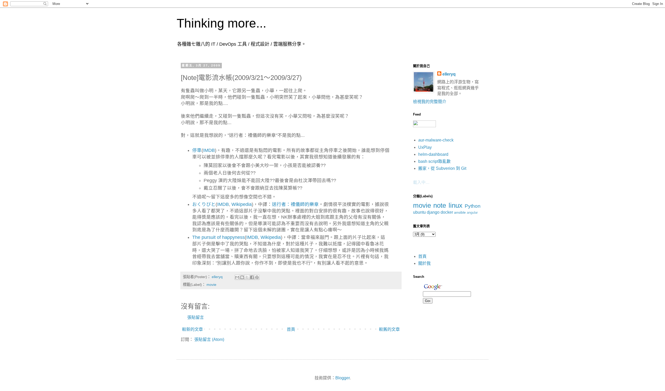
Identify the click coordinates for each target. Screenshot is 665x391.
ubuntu (419, 212)
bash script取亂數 (434, 161)
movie (211, 284)
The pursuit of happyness (218, 237)
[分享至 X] (247, 277)
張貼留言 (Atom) (209, 339)
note (439, 205)
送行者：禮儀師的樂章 (295, 204)
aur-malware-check (436, 140)
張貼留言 (195, 317)
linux (455, 205)
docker (447, 212)
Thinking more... (221, 23)
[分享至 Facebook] (252, 277)
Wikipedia (241, 204)
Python (473, 206)
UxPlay (425, 147)
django (433, 212)
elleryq (449, 74)
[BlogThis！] (242, 277)
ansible (460, 212)
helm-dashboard (433, 154)
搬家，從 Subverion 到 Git (442, 168)
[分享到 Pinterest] (257, 277)
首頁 (291, 329)
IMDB (209, 150)
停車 (197, 150)
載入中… (421, 182)
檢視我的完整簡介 (429, 101)
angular (472, 212)
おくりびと (204, 204)
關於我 (424, 263)
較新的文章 (192, 329)
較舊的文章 (389, 329)
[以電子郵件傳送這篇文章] (237, 277)
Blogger (342, 378)
